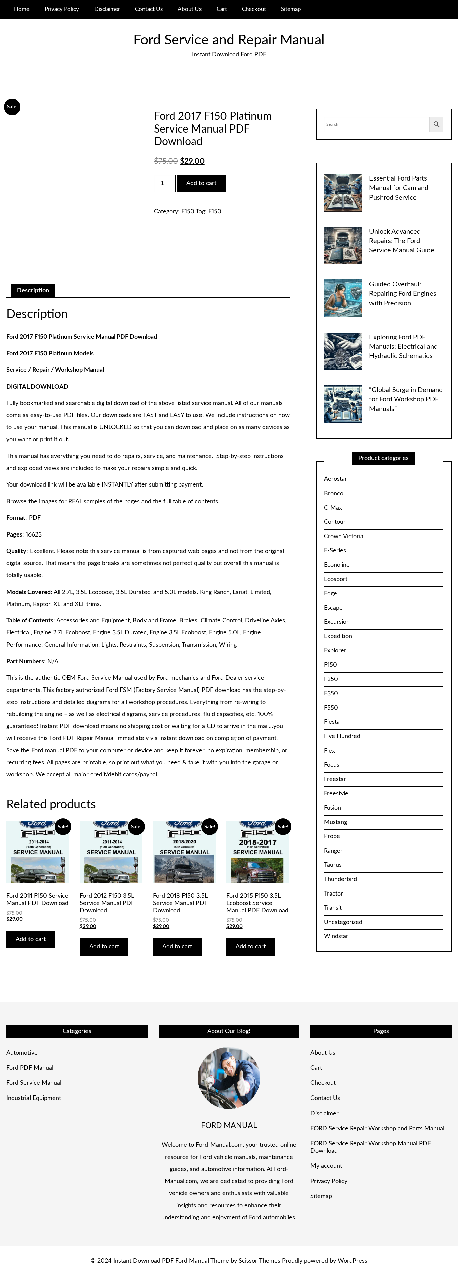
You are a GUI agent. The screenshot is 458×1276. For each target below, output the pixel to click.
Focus (331, 765)
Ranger (333, 851)
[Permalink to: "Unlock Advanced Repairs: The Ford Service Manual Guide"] (343, 245)
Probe (332, 836)
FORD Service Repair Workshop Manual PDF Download (370, 1245)
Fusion (332, 808)
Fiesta (332, 722)
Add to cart (201, 183)
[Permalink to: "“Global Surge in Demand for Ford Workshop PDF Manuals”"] (343, 404)
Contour (335, 522)
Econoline (337, 565)
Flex (329, 751)
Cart (222, 9)
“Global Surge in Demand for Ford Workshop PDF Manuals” (406, 399)
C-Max (333, 508)
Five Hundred (342, 736)
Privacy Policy (62, 9)
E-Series (335, 551)
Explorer (335, 651)
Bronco (333, 494)
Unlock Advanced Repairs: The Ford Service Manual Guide (401, 241)
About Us (190, 9)
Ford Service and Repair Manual (229, 40)
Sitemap (291, 9)
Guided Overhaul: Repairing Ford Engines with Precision (402, 294)
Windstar (336, 936)
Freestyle (336, 793)
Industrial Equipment (33, 1195)
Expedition (338, 636)
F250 (331, 679)
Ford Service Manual (33, 1180)
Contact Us (149, 9)
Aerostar (335, 479)
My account (326, 1263)
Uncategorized (343, 922)
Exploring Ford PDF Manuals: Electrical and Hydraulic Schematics (403, 347)
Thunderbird (340, 879)
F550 (331, 708)
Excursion (337, 622)
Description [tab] (33, 291)
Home (22, 9)
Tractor (333, 894)
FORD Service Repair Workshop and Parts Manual (377, 1226)
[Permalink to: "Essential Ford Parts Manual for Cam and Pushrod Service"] (343, 193)
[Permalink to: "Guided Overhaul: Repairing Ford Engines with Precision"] (343, 298)
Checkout (254, 9)
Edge (330, 594)
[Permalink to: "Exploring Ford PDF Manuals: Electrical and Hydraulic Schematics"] (343, 351)
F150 (187, 212)
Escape (333, 608)
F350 (331, 694)
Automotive (22, 1150)
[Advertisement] (148, 633)
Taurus (333, 865)
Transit (333, 908)
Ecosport (335, 579)
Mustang (335, 822)
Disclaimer (107, 9)
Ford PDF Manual (29, 1165)
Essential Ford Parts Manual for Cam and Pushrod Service (398, 188)
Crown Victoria (343, 536)
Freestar (335, 779)
